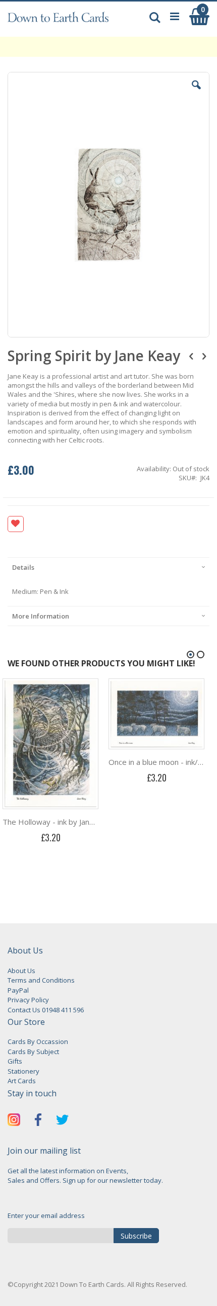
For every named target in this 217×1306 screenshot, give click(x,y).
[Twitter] (62, 1121)
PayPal (18, 990)
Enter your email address (46, 1215)
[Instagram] (14, 1121)
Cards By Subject (33, 1051)
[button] (196, 92)
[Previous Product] (191, 356)
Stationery (23, 1071)
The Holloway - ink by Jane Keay (50, 822)
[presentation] (108, 567)
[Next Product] (203, 356)
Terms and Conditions (41, 980)
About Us (21, 970)
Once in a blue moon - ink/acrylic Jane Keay (156, 762)
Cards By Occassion (38, 1041)
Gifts (15, 1061)
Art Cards (22, 1080)
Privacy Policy (28, 999)
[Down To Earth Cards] (58, 22)
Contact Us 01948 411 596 (46, 1009)
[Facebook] (38, 1121)
